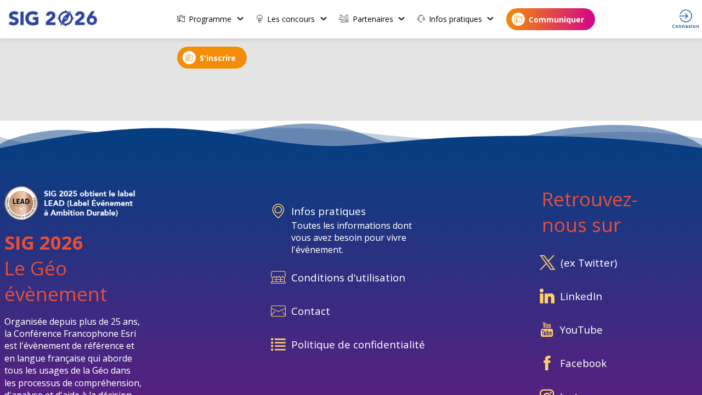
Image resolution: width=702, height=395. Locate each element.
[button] (550, 19)
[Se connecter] (685, 19)
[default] (351, 312)
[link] (211, 19)
